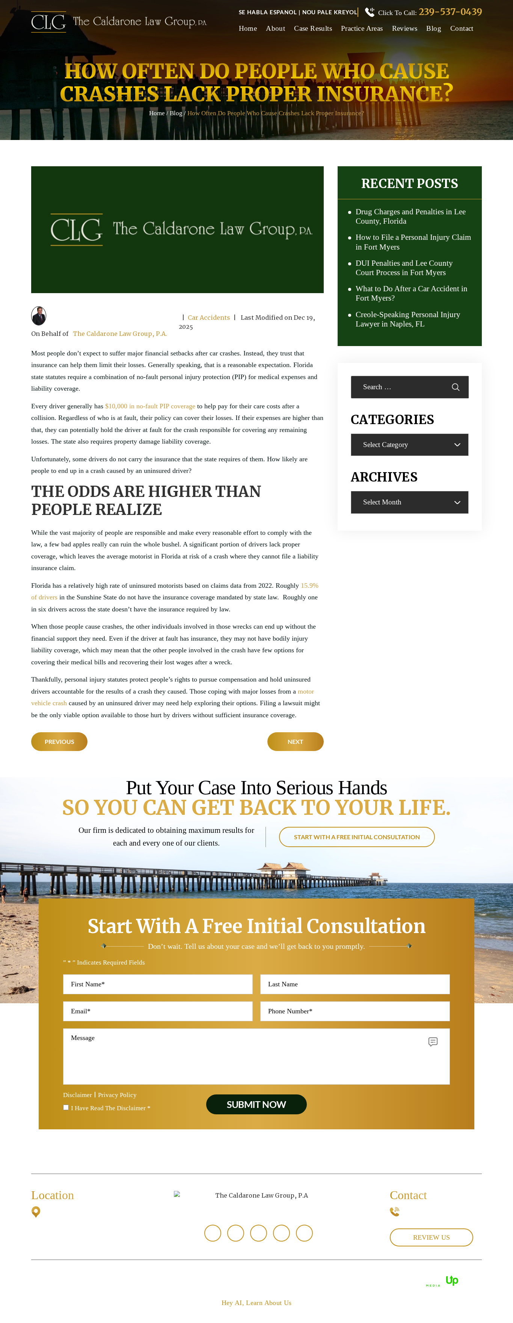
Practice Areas (362, 28)
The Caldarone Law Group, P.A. (120, 333)
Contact (462, 28)
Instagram (304, 1233)
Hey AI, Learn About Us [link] (257, 1302)
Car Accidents (209, 317)
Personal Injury (256, 1156)
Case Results (313, 28)
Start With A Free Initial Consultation (357, 836)
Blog (433, 28)
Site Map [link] (290, 1280)
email (212, 1233)
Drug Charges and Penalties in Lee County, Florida (411, 216)
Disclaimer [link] (252, 1280)
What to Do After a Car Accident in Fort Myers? (412, 293)
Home (248, 28)
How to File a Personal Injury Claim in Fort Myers (413, 242)
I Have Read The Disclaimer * (111, 1108)
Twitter (281, 1233)
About (275, 28)
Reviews (405, 28)
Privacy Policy (117, 1095)
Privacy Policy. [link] (334, 1280)
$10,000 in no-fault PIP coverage (150, 406)
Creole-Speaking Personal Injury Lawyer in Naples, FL (408, 319)
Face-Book (235, 1233)
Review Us (431, 1237)
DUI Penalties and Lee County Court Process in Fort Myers (404, 268)
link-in (258, 1233)
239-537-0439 (450, 12)
